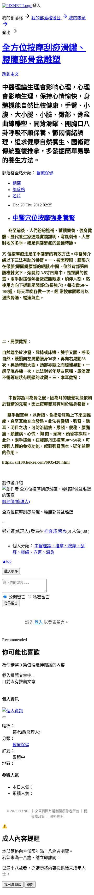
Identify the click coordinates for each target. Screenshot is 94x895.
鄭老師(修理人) (16, 501)
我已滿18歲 (12, 885)
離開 (30, 885)
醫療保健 (45, 173)
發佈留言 (11, 603)
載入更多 (11, 571)
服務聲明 (56, 816)
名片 (17, 196)
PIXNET (24, 811)
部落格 (19, 189)
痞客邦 (50, 531)
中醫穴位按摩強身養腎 (44, 217)
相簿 (17, 183)
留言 (62, 531)
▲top (6, 561)
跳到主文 (10, 74)
